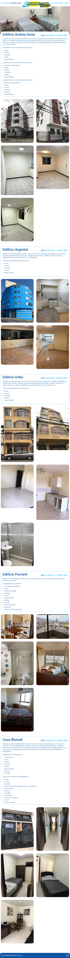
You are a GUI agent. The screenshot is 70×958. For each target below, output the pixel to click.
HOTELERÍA (5, 3)
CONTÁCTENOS (57, 3)
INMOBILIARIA (15, 3)
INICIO (66, 3)
